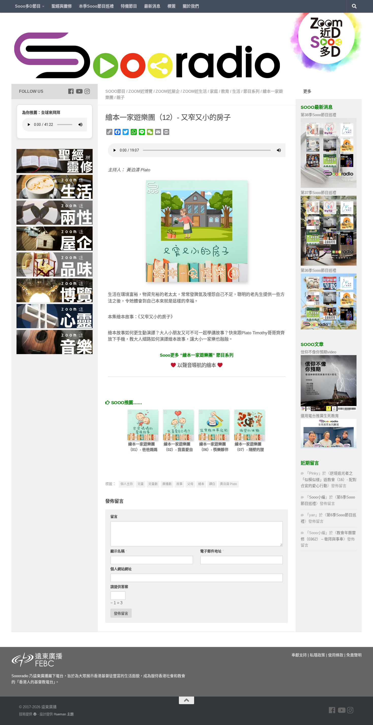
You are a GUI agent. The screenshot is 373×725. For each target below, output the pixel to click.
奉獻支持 (299, 655)
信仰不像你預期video (318, 352)
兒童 (141, 484)
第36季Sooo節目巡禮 (318, 270)
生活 (236, 91)
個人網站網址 (121, 569)
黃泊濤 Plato (228, 484)
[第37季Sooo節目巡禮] (329, 264)
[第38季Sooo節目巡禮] (329, 186)
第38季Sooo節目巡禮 (318, 115)
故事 (179, 484)
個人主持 (127, 484)
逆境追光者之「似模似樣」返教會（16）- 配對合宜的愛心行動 (329, 479)
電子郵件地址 (212, 551)
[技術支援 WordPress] (35, 714)
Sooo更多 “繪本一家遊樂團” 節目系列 (196, 355)
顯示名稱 (118, 551)
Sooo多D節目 (28, 6)
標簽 (171, 6)
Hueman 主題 (64, 714)
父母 (190, 484)
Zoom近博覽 (140, 91)
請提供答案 (119, 587)
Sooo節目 (115, 91)
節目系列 (251, 91)
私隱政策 (317, 655)
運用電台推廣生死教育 (320, 416)
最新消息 (152, 6)
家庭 (214, 91)
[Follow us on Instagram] (87, 91)
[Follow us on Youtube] (79, 91)
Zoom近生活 (195, 91)
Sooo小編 (317, 497)
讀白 (212, 484)
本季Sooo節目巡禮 (96, 6)
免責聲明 (354, 655)
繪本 (201, 484)
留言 (113, 517)
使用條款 (335, 655)
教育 (225, 91)
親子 (120, 97)
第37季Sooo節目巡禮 (318, 192)
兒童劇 (153, 484)
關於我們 (191, 6)
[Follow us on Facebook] (71, 91)
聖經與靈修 (62, 6)
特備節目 (129, 6)
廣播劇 (167, 484)
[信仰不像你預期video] (329, 409)
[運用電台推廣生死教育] (329, 447)
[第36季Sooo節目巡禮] (329, 328)
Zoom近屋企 (168, 91)
